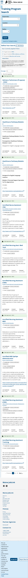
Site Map (4, 506)
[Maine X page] (7, 486)
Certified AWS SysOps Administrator (10, 357)
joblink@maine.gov (7, 532)
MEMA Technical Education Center (9, 83)
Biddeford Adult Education (8, 323)
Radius (4, 29)
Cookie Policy (5, 517)
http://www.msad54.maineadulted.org (12, 463)
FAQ (3, 497)
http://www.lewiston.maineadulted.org (12, 191)
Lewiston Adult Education (7, 125)
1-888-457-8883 (6, 530)
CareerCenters (6, 533)
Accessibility (5, 516)
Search (5, 38)
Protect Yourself (6, 503)
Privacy (4, 511)
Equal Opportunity (6, 513)
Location (4, 23)
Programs (5, 504)
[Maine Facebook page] (4, 486)
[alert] (14, 76)
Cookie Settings (6, 519)
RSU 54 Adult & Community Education (10, 444)
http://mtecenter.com (8, 108)
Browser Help (6, 501)
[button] (2, 2)
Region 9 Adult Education (7, 360)
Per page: (3, 71)
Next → (21, 473)
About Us (5, 495)
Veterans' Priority (6, 514)
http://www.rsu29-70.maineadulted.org (12, 231)
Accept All (14, 559)
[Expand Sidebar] (1, 6)
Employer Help (6, 500)
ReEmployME (5, 525)
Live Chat (5, 535)
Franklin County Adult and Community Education (12, 249)
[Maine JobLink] (14, 2)
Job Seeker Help (6, 498)
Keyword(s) (5, 16)
